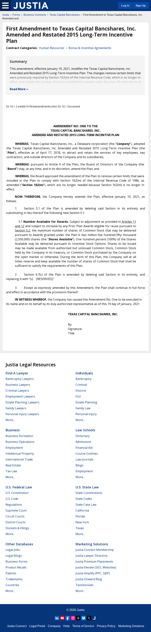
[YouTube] (62, 618)
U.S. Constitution (17, 493)
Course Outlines (87, 454)
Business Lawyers (18, 385)
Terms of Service (83, 626)
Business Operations (20, 442)
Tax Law (11, 471)
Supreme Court (16, 510)
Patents (11, 573)
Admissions (83, 442)
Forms (16, 14)
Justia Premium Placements (94, 561)
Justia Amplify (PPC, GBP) (93, 573)
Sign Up (141, 5)
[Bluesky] (83, 618)
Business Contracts (35, 14)
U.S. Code (12, 499)
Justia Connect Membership (95, 550)
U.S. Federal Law (19, 487)
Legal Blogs (14, 556)
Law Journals (84, 459)
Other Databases (19, 544)
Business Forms (16, 561)
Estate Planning (86, 402)
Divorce (81, 391)
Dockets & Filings (17, 528)
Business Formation (19, 436)
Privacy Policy (106, 626)
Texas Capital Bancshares (65, 14)
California (82, 510)
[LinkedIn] (57, 618)
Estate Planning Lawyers (22, 402)
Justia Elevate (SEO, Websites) (96, 567)
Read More (18, 89)
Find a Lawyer (17, 373)
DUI (78, 396)
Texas (80, 528)
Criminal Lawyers (17, 391)
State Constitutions (89, 493)
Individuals (84, 373)
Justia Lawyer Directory (92, 556)
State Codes (84, 499)
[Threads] (78, 618)
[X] (89, 618)
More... (10, 420)
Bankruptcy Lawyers (20, 379)
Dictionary (83, 436)
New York (82, 522)
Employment (14, 448)
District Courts (16, 522)
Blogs (79, 465)
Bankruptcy (84, 379)
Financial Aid (84, 448)
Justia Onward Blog (89, 579)
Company (54, 626)
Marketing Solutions (92, 544)
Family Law (83, 408)
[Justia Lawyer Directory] (94, 618)
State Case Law (86, 505)
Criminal (81, 385)
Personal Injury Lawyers (22, 414)
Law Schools (85, 430)
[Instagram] (73, 618)
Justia (5, 14)
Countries (12, 585)
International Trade (19, 459)
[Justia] (30, 5)
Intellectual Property (20, 454)
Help (66, 626)
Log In (125, 5)
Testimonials (84, 585)
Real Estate (13, 465)
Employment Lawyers (20, 396)
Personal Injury (86, 414)
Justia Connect (17, 626)
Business (13, 430)
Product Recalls (16, 567)
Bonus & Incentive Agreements (90, 48)
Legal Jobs (13, 550)
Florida (80, 516)
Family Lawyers (16, 408)
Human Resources (51, 48)
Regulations (14, 505)
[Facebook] (67, 618)
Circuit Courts (15, 516)
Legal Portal (37, 626)
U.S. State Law (87, 487)
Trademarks (14, 579)
